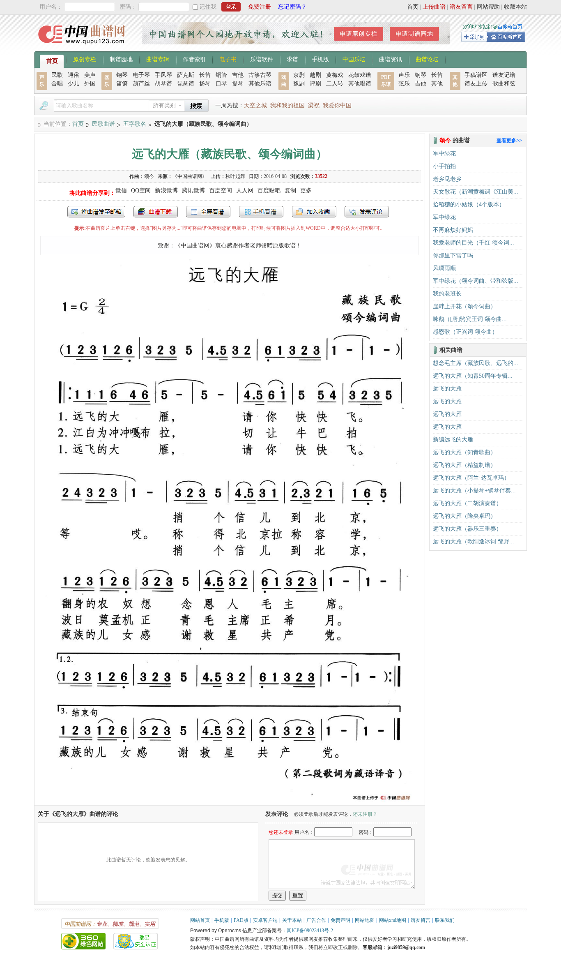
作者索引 (194, 58)
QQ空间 (141, 190)
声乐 (404, 75)
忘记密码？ (292, 7)
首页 (412, 7)
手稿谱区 (475, 75)
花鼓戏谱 (359, 75)
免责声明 (340, 920)
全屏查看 (208, 211)
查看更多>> (509, 140)
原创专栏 (84, 58)
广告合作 (316, 920)
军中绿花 (444, 153)
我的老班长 (447, 294)
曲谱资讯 (390, 58)
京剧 (299, 75)
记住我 (207, 7)
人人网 (244, 190)
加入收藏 (314, 211)
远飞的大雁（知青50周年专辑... (473, 376)
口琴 (221, 84)
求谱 (292, 58)
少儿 (73, 84)
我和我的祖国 (287, 105)
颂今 (149, 176)
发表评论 (367, 211)
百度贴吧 (269, 190)
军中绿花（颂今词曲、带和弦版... (475, 281)
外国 (90, 84)
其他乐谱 (259, 84)
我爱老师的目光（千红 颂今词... (473, 243)
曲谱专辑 (157, 58)
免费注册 (259, 7)
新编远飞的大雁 (453, 439)
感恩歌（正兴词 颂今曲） (465, 332)
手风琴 (163, 75)
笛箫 (122, 84)
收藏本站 (515, 7)
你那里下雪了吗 (453, 255)
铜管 (221, 75)
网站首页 (200, 920)
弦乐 (404, 84)
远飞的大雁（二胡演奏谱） (467, 503)
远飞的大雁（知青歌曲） (464, 452)
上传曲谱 (434, 7)
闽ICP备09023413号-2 (310, 930)
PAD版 (241, 920)
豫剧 (299, 84)
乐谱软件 (261, 58)
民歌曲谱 (103, 124)
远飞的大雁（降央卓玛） (464, 516)
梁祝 (314, 105)
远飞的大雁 (447, 389)
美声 (90, 75)
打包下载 (155, 211)
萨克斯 (185, 75)
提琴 (238, 84)
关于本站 (292, 920)
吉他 (238, 75)
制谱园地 (121, 58)
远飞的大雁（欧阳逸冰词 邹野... (473, 541)
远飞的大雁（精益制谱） (464, 465)
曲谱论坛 (427, 58)
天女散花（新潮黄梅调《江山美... (475, 192)
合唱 (57, 84)
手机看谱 (261, 211)
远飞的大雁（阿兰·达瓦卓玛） (471, 478)
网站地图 (365, 920)
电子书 (228, 58)
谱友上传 (475, 84)
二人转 (334, 84)
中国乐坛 (354, 58)
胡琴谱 (163, 84)
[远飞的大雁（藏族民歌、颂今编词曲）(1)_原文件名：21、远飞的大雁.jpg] (229, 801)
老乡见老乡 (447, 179)
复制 (290, 190)
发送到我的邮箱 (96, 211)
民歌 (57, 75)
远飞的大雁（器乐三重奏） (467, 529)
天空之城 (255, 105)
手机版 (320, 58)
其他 (437, 84)
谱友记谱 (503, 75)
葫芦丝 (141, 84)
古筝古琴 (259, 75)
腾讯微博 (193, 190)
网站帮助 (488, 7)
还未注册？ (365, 814)
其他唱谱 (359, 84)
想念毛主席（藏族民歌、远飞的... (475, 363)
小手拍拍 (444, 166)
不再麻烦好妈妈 (453, 230)
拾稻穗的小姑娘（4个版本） (469, 204)
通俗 (73, 75)
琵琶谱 (185, 84)
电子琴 (141, 75)
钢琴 (122, 75)
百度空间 (220, 190)
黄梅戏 (334, 75)
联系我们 (445, 920)
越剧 (315, 75)
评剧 (315, 84)
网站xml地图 (392, 920)
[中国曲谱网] (82, 47)
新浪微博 (166, 190)
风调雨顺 (444, 268)
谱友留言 (461, 7)
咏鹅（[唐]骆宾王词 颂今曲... (470, 319)
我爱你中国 (337, 105)
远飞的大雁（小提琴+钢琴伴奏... (474, 490)
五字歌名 (134, 124)
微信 (121, 190)
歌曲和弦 (503, 84)
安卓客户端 (265, 920)
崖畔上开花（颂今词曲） (464, 306)
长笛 (205, 75)
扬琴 (205, 84)
